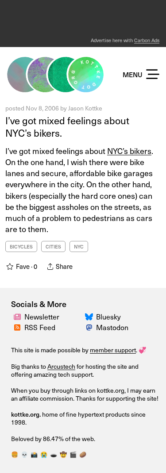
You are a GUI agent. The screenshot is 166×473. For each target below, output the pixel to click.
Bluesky (108, 316)
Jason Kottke (85, 108)
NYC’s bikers (129, 150)
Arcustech (61, 366)
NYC (79, 246)
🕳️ (53, 454)
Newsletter (41, 316)
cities (53, 246)
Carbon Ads (146, 40)
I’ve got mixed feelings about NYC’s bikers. (67, 127)
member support (113, 350)
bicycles (21, 246)
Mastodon (112, 327)
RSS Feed (39, 327)
